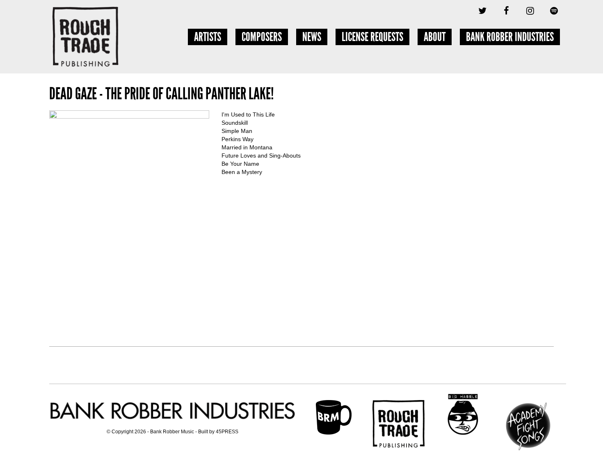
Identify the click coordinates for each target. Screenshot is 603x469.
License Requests (372, 36)
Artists (207, 36)
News (311, 36)
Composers (262, 36)
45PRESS (227, 432)
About (434, 36)
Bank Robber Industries (510, 36)
